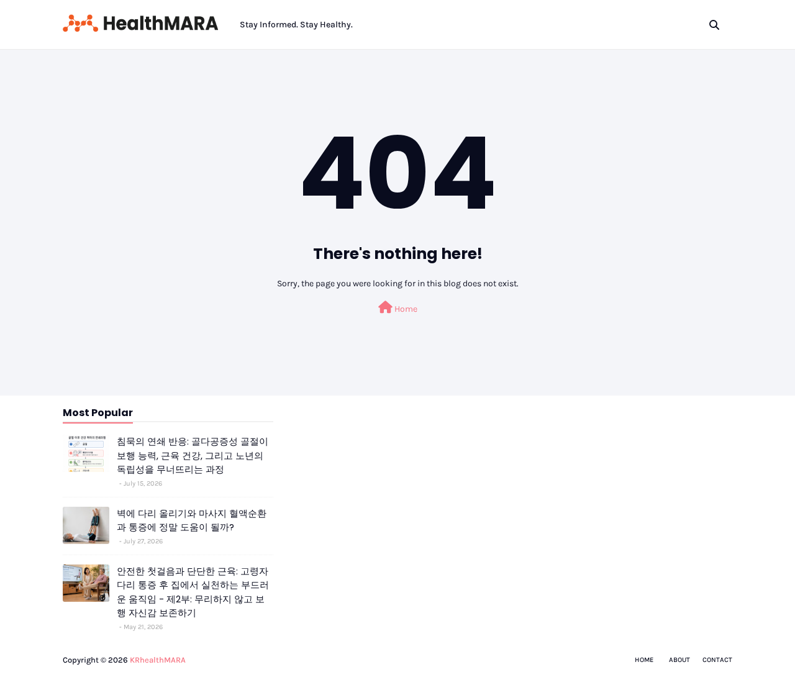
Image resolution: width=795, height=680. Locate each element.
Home (405, 309)
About (679, 660)
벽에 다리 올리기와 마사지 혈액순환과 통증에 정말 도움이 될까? (191, 520)
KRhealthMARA (158, 659)
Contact (717, 660)
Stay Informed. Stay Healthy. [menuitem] (296, 24)
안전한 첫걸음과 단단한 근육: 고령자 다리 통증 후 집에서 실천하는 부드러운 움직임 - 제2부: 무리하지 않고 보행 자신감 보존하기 (193, 592)
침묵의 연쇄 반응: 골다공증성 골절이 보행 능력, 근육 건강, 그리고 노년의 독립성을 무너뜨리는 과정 (192, 455)
